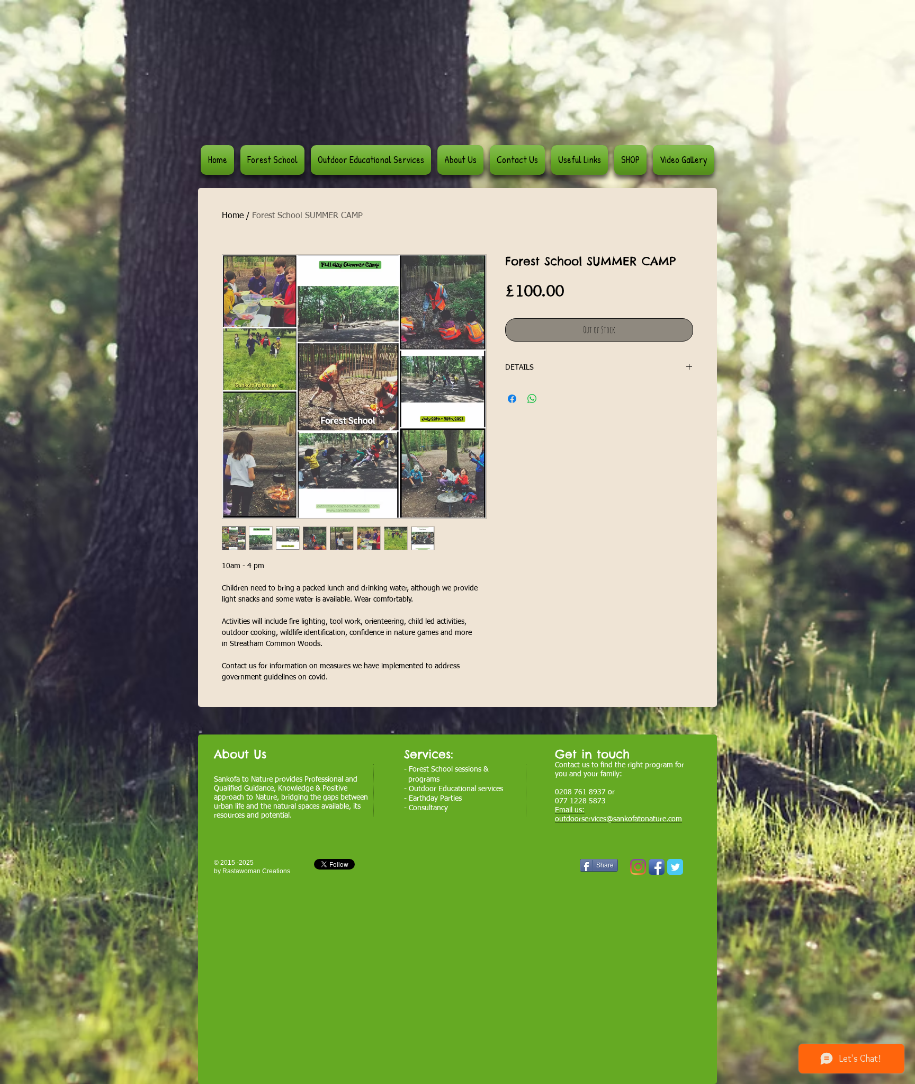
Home (233, 216)
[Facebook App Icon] (657, 867)
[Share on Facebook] (512, 398)
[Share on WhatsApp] (532, 398)
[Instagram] (638, 867)
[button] (371, 160)
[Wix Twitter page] (675, 867)
